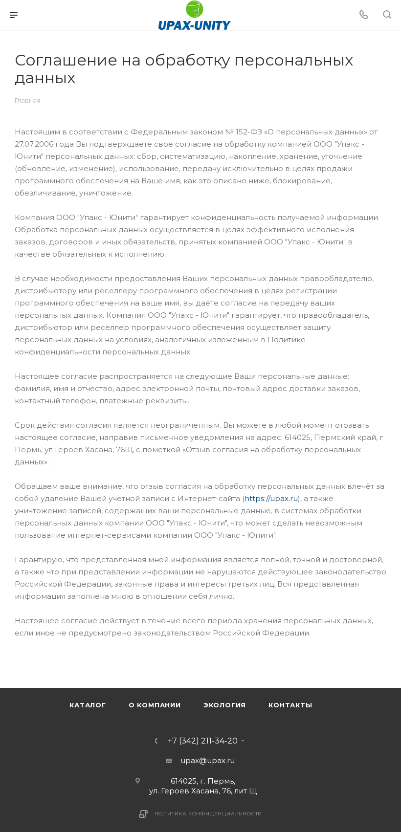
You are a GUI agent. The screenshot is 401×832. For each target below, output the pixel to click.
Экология (224, 705)
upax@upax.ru (207, 760)
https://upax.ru (271, 498)
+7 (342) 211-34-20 (203, 741)
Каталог (87, 705)
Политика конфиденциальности (209, 813)
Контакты (290, 705)
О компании (155, 705)
